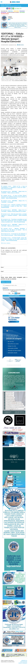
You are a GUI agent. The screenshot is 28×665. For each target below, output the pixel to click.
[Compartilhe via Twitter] (19, 45)
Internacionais (5, 13)
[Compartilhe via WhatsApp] (21, 45)
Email (2, 271)
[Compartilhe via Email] (23, 45)
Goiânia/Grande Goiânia (13, 12)
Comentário (3, 254)
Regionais (22, 11)
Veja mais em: (4, 11)
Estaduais (3, 12)
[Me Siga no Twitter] (9, 19)
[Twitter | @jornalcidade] (11, 8)
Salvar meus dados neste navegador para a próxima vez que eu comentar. (14, 278)
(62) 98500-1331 (18, 8)
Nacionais (22, 12)
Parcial (18, 293)
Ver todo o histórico (6, 243)
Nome (2, 267)
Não (13, 293)
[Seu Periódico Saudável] (14, 2)
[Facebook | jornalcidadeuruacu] (7, 8)
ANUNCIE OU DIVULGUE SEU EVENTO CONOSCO (22, 662)
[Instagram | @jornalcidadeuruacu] (9, 8)
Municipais (16, 11)
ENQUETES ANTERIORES (14, 295)
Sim (9, 293)
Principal (10, 11)
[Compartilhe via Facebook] (18, 45)
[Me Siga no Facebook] (8, 19)
